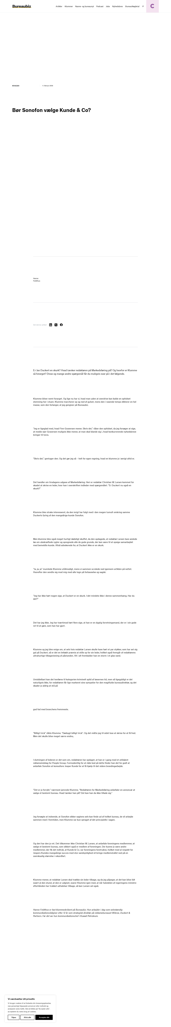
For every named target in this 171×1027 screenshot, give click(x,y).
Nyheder (15, 86)
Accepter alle (44, 1017)
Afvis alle (27, 1017)
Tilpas (13, 1017)
